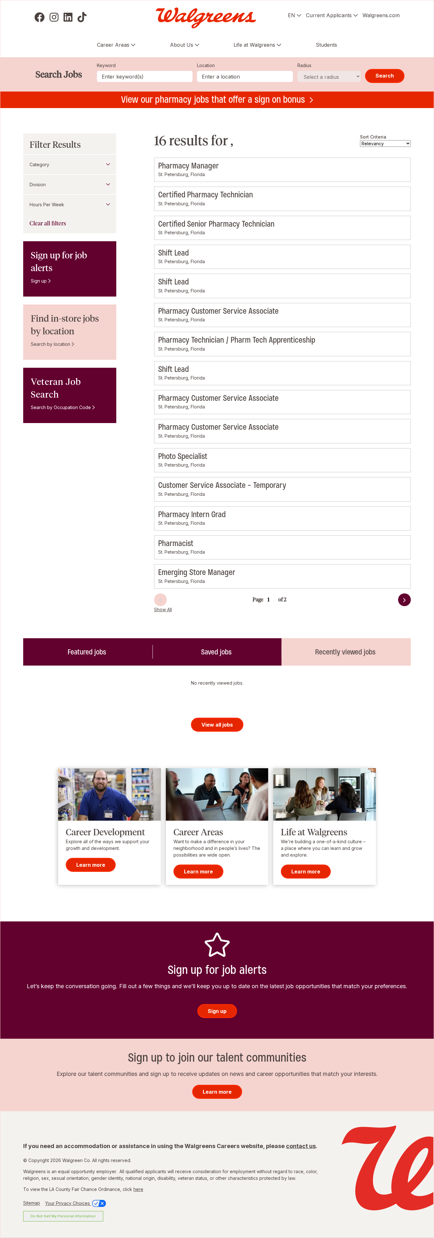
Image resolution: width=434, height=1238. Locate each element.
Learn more (90, 865)
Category (39, 164)
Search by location (50, 344)
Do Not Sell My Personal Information (63, 1216)
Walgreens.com (381, 15)
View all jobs (217, 725)
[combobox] (245, 76)
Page (258, 600)
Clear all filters (48, 223)
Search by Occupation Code (61, 407)
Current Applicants (329, 15)
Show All (163, 609)
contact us (301, 1146)
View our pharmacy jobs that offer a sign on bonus (213, 99)
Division (38, 184)
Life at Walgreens (254, 45)
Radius (304, 65)
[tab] (88, 652)
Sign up (39, 281)
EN (291, 15)
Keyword (106, 65)
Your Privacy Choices (68, 1203)
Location (206, 65)
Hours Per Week (47, 204)
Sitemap (31, 1203)
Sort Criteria (373, 137)
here (138, 1189)
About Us (181, 45)
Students (326, 45)
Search (385, 75)
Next (393, 601)
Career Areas (113, 45)
